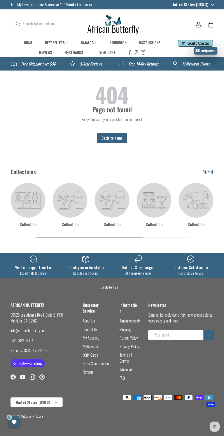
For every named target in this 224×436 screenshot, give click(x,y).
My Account (91, 338)
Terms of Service (125, 358)
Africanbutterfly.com (32, 416)
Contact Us (90, 329)
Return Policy (128, 338)
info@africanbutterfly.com (28, 330)
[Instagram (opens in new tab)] (143, 52)
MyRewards (91, 346)
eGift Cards (90, 355)
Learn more (84, 4)
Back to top (109, 287)
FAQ (122, 378)
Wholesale (126, 369)
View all (208, 172)
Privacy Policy (129, 346)
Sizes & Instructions (96, 363)
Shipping (125, 329)
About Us (89, 321)
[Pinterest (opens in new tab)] (136, 52)
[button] (211, 24)
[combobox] (44, 23)
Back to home (112, 138)
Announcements (130, 321)
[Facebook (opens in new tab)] (130, 52)
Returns (88, 372)
